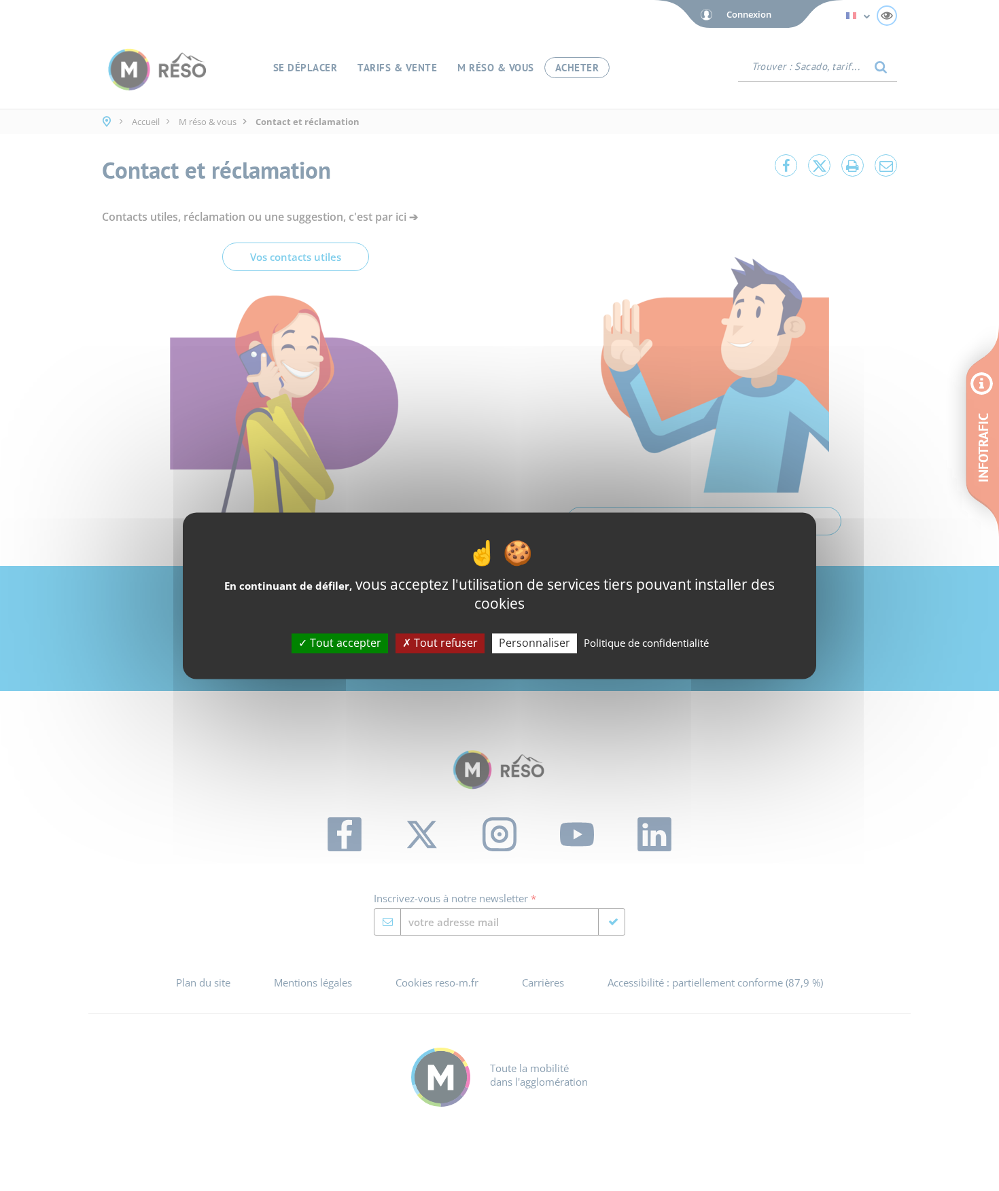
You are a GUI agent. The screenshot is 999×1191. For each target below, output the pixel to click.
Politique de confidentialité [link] (646, 643)
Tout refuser (444, 642)
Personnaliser (534, 642)
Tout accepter (344, 642)
